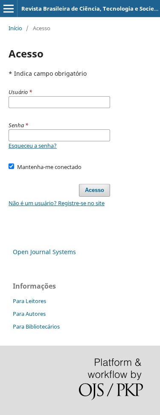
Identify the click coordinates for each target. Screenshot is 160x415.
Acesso (94, 190)
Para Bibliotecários (36, 326)
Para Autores (29, 314)
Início (15, 28)
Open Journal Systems (44, 252)
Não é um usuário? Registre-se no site (57, 203)
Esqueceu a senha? (33, 145)
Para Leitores (29, 301)
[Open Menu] (8, 8)
